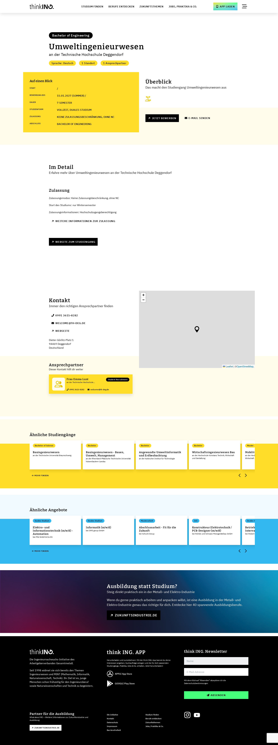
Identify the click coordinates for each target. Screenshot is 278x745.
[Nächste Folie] (245, 475)
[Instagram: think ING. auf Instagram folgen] (187, 715)
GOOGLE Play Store (125, 683)
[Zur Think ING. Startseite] (48, 6)
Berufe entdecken (153, 718)
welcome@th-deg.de (70, 323)
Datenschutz (112, 722)
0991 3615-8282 (66, 315)
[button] (197, 329)
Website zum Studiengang (75, 241)
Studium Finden (92, 6)
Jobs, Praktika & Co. (183, 6)
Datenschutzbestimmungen (196, 683)
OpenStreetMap (245, 366)
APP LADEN (227, 6)
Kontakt (110, 718)
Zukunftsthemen (151, 6)
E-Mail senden (199, 118)
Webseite (62, 330)
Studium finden (152, 714)
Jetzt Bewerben (164, 118)
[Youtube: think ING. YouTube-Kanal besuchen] (197, 715)
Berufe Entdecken (121, 6)
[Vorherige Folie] (240, 475)
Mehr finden (41, 475)
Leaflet (229, 366)
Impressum (112, 726)
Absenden (218, 695)
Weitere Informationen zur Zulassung (85, 221)
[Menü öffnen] (244, 6)
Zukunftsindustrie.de (136, 615)
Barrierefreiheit (114, 730)
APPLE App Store (123, 673)
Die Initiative (112, 714)
